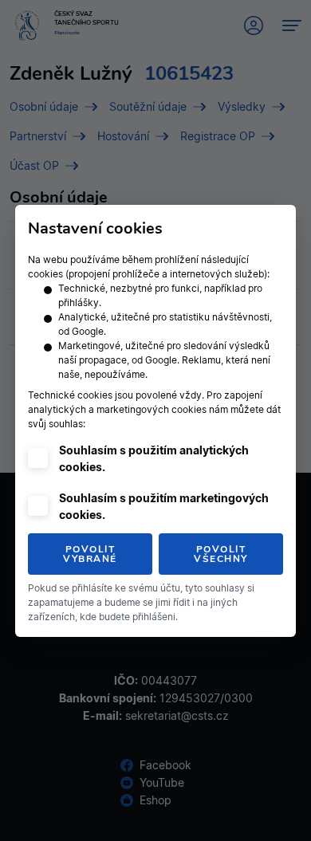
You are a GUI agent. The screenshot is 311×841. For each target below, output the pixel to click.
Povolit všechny (221, 554)
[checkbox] (38, 458)
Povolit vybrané (90, 554)
